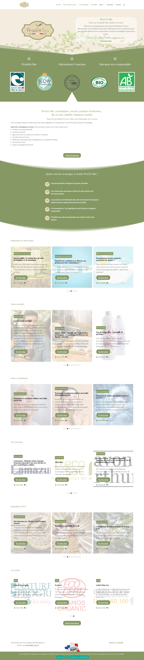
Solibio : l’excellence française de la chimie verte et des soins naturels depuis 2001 (113, 469)
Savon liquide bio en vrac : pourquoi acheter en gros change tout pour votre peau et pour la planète (113, 336)
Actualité (94, 5)
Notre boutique (72, 155)
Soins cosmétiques (20, 388)
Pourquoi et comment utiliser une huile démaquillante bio (31, 404)
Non (66, 657)
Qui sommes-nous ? (70, 5)
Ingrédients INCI (19, 521)
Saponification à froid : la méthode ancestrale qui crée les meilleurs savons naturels (113, 267)
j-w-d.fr (120, 643)
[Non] (142, 656)
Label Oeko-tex (72, 594)
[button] (67, 291)
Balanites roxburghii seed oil (31, 533)
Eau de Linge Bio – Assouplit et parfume (72, 336)
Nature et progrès (113, 594)
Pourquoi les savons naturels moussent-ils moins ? (72, 267)
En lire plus (21, 277)
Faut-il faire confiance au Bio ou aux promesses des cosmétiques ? (31, 267)
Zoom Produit (18, 328)
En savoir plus (106, 41)
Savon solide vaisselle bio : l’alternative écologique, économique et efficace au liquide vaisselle (31, 336)
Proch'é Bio (19, 283)
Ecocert (31, 594)
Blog (101, 5)
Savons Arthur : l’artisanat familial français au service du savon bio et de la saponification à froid (72, 469)
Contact (118, 5)
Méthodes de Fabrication (22, 256)
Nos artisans (18, 458)
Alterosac (31, 469)
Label (16, 580)
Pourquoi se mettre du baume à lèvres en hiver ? (72, 404)
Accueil (58, 5)
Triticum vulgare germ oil (113, 533)
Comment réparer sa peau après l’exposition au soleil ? (113, 404)
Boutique (110, 5)
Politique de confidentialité (79, 657)
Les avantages (83, 5)
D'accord (59, 657)
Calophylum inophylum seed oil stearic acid (72, 533)
